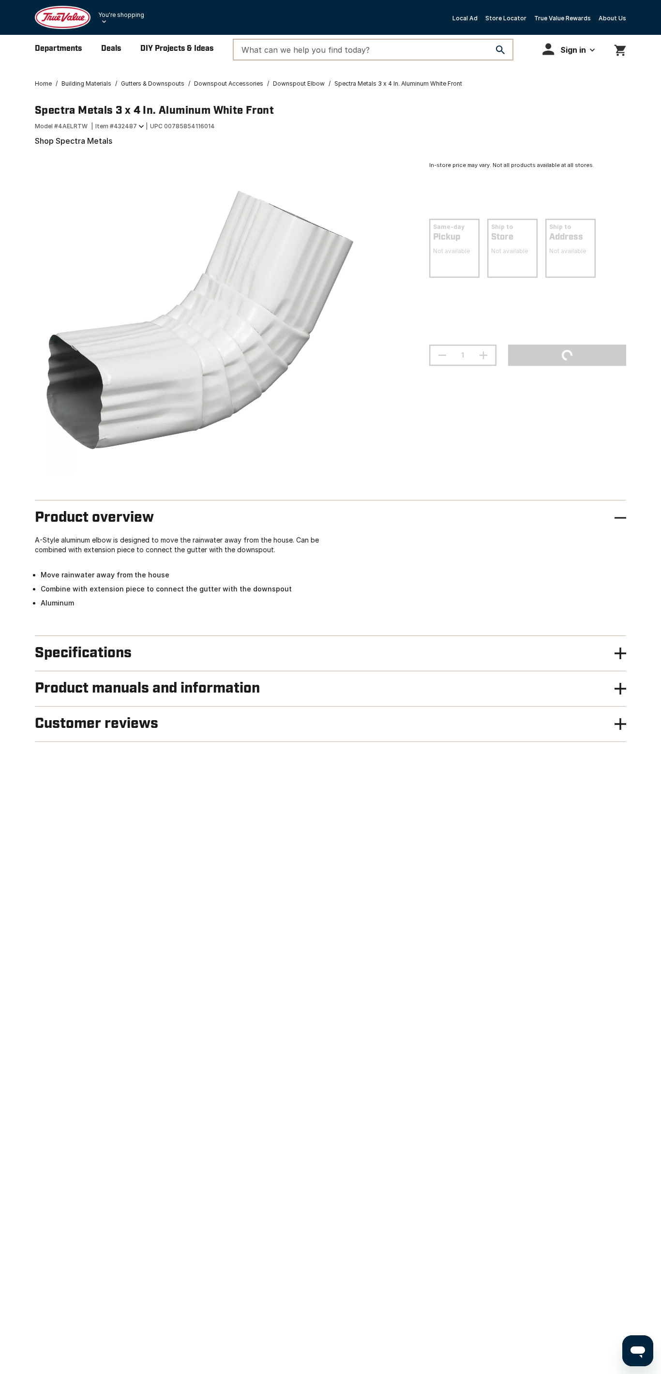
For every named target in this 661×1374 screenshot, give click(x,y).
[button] (568, 49)
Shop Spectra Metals (73, 141)
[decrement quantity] (442, 355)
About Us (612, 18)
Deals (111, 48)
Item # (116, 126)
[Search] (500, 49)
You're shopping (121, 14)
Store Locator (505, 18)
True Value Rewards (562, 18)
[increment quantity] (483, 355)
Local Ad (465, 18)
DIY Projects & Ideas (176, 48)
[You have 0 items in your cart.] (620, 48)
